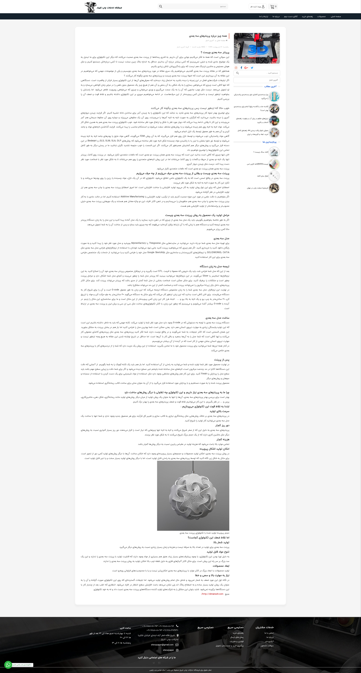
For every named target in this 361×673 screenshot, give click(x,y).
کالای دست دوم (290, 16)
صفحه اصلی (336, 16)
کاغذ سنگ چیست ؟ (260, 152)
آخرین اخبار (210, 40)
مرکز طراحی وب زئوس (157, 670)
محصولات (321, 16)
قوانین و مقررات (237, 641)
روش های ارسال (237, 637)
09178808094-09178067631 (162, 630)
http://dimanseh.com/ (212, 594)
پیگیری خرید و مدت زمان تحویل (230, 645)
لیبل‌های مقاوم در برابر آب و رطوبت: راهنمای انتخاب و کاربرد (252, 120)
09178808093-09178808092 (158, 626)
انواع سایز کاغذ (262, 176)
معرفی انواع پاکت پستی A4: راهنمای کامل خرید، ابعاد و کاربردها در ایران (253, 132)
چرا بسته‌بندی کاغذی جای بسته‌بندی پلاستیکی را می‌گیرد (251, 97)
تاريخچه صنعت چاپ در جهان (257, 188)
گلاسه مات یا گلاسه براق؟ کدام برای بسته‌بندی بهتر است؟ (251, 108)
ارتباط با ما (263, 16)
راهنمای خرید (307, 16)
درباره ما (276, 16)
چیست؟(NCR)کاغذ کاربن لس (257, 164)
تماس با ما (269, 633)
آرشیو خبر (269, 641)
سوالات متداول (267, 645)
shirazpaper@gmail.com (162, 644)
